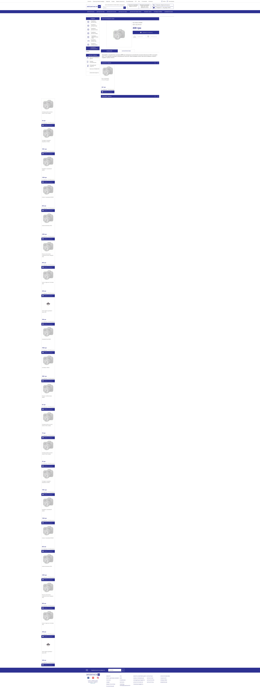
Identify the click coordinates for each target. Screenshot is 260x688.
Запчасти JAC (90, 11)
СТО (135, 1)
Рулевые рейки (158, 11)
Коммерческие (169, 11)
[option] (107, 79)
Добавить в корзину (148, 32)
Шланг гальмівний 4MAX (48, 197)
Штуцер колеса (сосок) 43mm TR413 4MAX (47, 112)
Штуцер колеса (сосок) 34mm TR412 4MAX (47, 425)
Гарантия (108, 1)
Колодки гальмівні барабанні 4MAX (46, 141)
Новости (89, 1)
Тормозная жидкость (138, 684)
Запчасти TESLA (123, 11)
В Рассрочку (154, 36)
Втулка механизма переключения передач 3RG (47, 255)
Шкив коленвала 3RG (47, 225)
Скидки (112, 1)
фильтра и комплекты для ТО (139, 676)
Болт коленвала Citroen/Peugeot (105, 79)
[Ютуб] (93, 677)
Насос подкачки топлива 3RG (48, 283)
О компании (144, 1)
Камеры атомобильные (138, 678)
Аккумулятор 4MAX (46, 339)
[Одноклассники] (98, 677)
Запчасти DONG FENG (135, 11)
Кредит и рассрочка (120, 1)
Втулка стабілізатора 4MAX (47, 396)
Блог (139, 1)
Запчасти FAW (100, 11)
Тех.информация (129, 1)
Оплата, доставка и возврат (98, 1)
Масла (87, 51)
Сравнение (140, 36)
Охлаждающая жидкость (139, 680)
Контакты (151, 1)
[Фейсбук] (88, 677)
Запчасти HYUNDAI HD (138, 682)
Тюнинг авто (147, 11)
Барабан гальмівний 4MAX (47, 169)
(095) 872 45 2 (144, 7)
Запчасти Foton (111, 11)
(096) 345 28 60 (144, 6)
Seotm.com (92, 683)
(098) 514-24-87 (133, 6)
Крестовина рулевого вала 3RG (47, 311)
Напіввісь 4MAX (45, 367)
